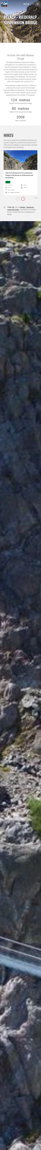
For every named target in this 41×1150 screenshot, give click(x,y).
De (25, 4)
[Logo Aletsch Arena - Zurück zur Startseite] (4, 4)
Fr (28, 4)
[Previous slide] (18, 199)
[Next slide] (23, 199)
